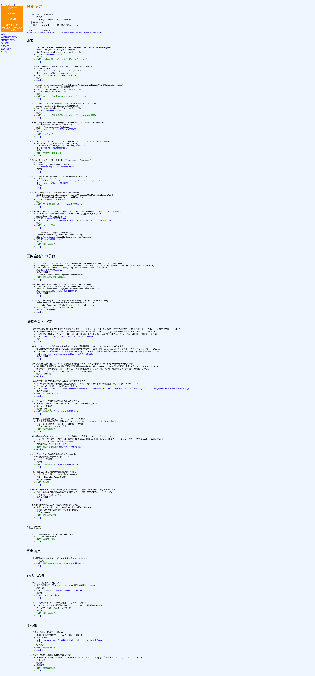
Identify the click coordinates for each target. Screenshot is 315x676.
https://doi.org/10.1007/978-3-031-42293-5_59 (59, 307)
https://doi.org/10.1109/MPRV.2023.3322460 (58, 129)
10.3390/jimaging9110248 (51, 110)
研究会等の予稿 (8, 40)
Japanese (4, 5)
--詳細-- (39, 62)
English (12, 5)
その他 (4, 52)
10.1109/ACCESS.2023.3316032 (54, 148)
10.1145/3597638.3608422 (51, 270)
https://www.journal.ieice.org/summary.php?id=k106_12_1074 (65, 590)
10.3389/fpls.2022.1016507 (52, 239)
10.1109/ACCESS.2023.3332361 (54, 91)
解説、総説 (6, 49)
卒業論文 (5, 46)
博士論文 (5, 43)
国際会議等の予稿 (9, 37)
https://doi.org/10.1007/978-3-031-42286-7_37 (59, 291)
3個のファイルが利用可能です (71, 563)
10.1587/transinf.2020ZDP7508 (53, 199)
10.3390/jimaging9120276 (51, 54)
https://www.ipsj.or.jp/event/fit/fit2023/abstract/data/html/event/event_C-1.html (71, 640)
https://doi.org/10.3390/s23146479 (54, 183)
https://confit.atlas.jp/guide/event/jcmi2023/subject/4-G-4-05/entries (67, 371)
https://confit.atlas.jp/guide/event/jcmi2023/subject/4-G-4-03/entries (67, 354)
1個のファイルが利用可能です (69, 204)
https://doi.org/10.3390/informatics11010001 (58, 73)
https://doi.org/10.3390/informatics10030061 (58, 167)
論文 (3, 34)
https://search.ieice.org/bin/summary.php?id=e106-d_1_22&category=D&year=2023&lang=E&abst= (80, 220)
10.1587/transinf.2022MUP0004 (53, 218)
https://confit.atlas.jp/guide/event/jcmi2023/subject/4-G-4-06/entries (67, 337)
